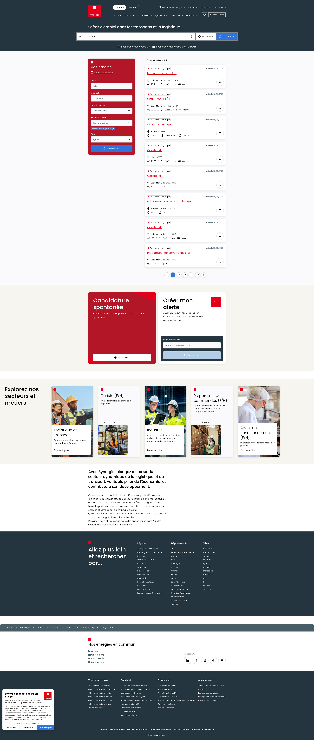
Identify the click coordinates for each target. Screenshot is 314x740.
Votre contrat (170, 15)
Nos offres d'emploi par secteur (48, 627)
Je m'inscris (124, 357)
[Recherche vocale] (192, 36)
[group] (126, 7)
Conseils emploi (189, 15)
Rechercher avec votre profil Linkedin (176, 47)
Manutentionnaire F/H (162, 73)
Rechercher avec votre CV (135, 47)
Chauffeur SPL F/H (159, 124)
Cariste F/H (154, 150)
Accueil (8, 627)
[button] (122, 328)
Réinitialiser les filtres (103, 72)
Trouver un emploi (122, 15)
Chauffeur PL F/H (158, 99)
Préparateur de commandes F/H (169, 201)
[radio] (119, 7)
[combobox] (111, 86)
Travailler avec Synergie (147, 15)
